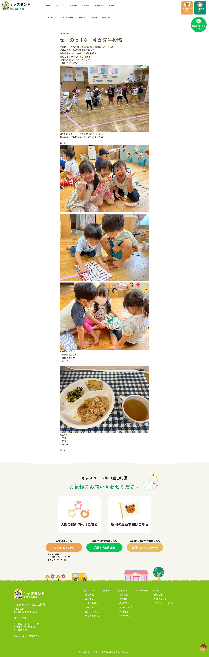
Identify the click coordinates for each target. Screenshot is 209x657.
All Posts (52, 17)
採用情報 (93, 17)
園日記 (82, 17)
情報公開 (106, 17)
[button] (86, 6)
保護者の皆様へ (67, 17)
